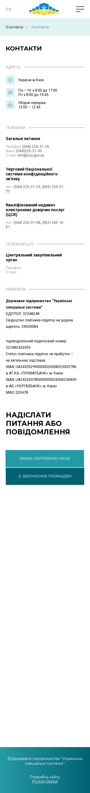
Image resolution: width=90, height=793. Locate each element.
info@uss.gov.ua (31, 155)
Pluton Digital (45, 781)
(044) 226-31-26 (35, 146)
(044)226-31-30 (29, 151)
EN (8, 9)
